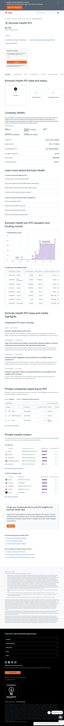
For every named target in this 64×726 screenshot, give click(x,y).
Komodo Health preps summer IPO (18, 331)
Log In (19, 66)
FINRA (10, 701)
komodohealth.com (10, 125)
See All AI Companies (11, 497)
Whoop (10, 454)
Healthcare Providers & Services (30, 130)
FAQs (25, 74)
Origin (12, 420)
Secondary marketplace (11, 18)
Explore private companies (24, 18)
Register (17, 62)
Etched (10, 492)
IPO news (43, 74)
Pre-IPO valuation (34, 74)
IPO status (7, 74)
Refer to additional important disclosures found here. (16, 721)
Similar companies (53, 74)
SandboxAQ (11, 457)
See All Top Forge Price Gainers (14, 468)
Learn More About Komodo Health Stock (42, 40)
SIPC (14, 701)
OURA (13, 411)
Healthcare (8, 129)
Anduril (10, 489)
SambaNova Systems (13, 461)
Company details (17, 74)
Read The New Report (14, 7)
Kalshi (9, 451)
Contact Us (12, 672)
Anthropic (10, 483)
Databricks (11, 486)
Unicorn (8, 35)
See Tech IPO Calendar (11, 425)
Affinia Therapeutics (16, 415)
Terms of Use (56, 723)
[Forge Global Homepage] (8, 12)
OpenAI (10, 479)
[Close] (62, 723)
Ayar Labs (10, 464)
